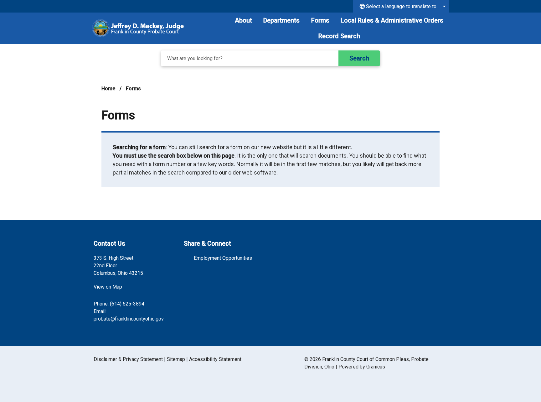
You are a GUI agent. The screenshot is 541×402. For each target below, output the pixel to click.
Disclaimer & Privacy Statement (128, 359)
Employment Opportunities (223, 258)
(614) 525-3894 (127, 304)
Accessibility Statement (215, 359)
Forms (320, 20)
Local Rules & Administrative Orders (392, 20)
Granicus (375, 367)
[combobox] (401, 6)
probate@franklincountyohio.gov (129, 319)
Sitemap (176, 359)
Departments (281, 20)
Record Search (339, 36)
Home (108, 88)
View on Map (108, 287)
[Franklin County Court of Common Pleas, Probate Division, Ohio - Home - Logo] (138, 28)
